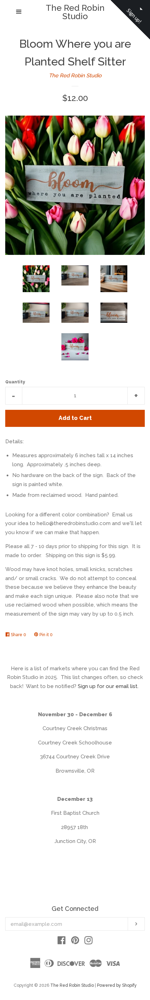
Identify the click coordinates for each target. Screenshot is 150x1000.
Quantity (15, 382)
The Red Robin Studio (75, 12)
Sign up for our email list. (108, 686)
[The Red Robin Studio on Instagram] (88, 942)
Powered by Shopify (117, 985)
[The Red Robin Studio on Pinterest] (75, 942)
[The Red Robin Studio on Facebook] (61, 942)
